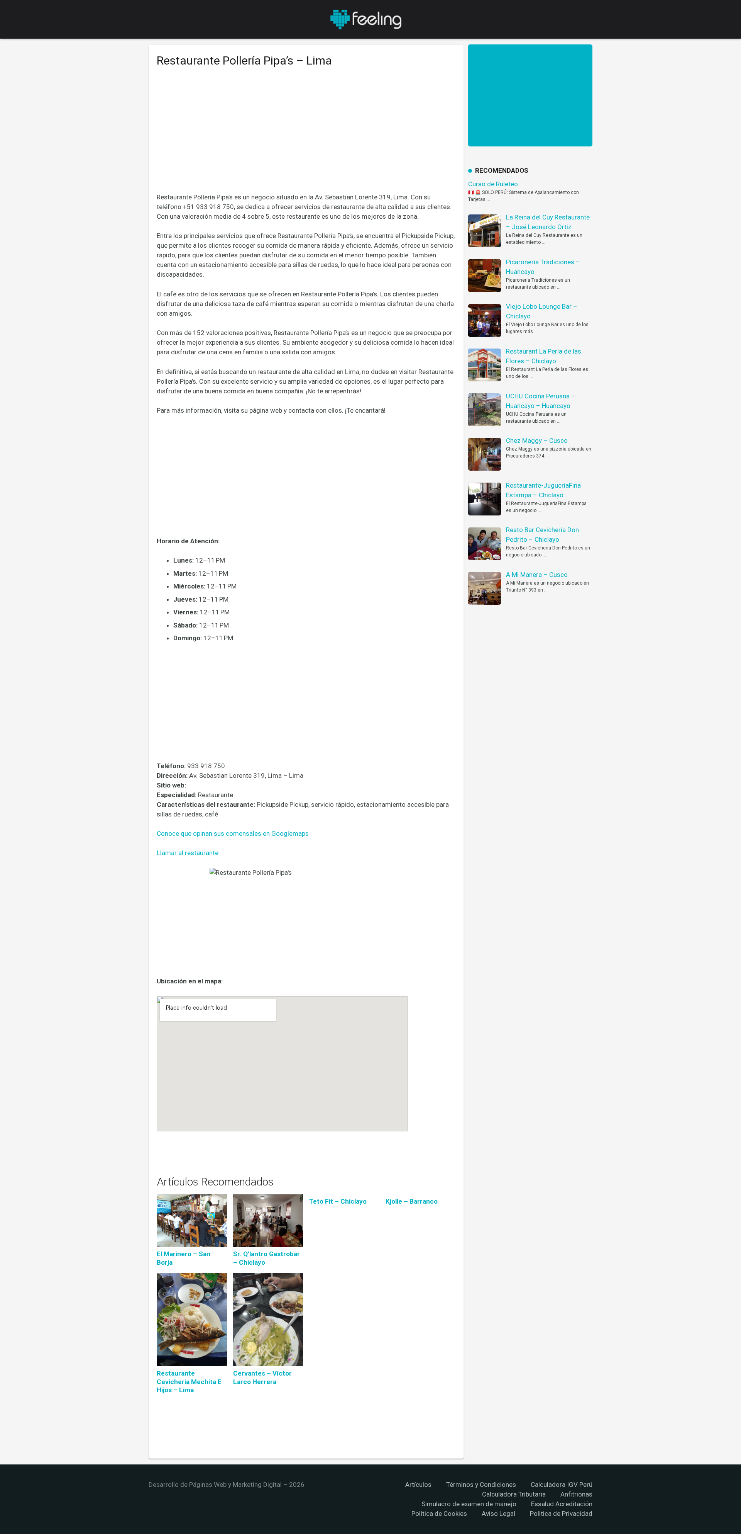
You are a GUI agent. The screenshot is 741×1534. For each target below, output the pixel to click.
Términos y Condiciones (481, 1484)
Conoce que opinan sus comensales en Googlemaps (233, 833)
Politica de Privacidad (561, 1513)
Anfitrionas (576, 1494)
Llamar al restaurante (187, 853)
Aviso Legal (498, 1513)
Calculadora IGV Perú (561, 1484)
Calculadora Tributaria (514, 1494)
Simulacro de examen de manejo (468, 1504)
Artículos (418, 1484)
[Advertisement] (306, 136)
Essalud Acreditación (561, 1504)
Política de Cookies (439, 1513)
